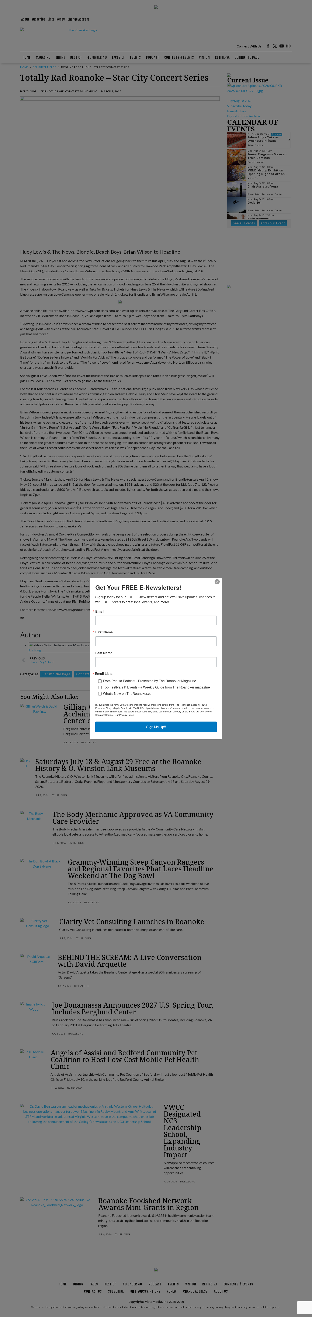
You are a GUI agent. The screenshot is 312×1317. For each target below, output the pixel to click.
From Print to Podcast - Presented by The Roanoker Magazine (149, 680)
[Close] (217, 581)
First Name (104, 632)
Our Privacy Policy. (124, 714)
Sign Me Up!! (156, 726)
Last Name (103, 653)
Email (99, 611)
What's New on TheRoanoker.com (128, 693)
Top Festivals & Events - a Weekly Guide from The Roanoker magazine (156, 687)
